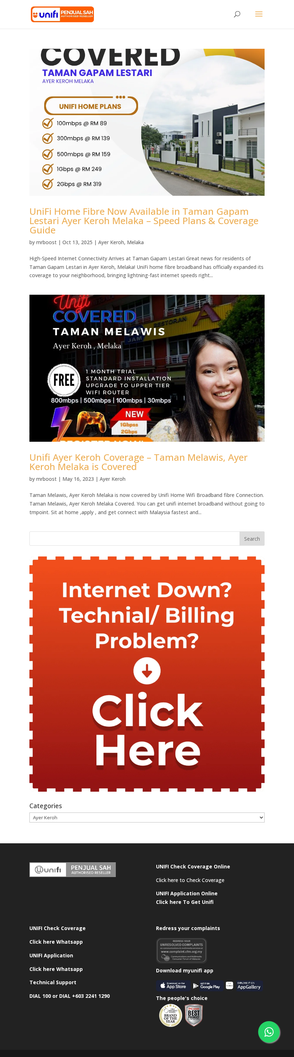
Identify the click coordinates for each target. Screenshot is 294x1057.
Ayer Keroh (111, 242)
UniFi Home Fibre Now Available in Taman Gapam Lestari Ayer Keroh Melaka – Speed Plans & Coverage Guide (144, 220)
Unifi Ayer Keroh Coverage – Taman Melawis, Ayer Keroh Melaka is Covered (138, 462)
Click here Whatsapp (56, 941)
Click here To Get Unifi (185, 902)
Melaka (135, 242)
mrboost (46, 242)
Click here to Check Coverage (190, 880)
